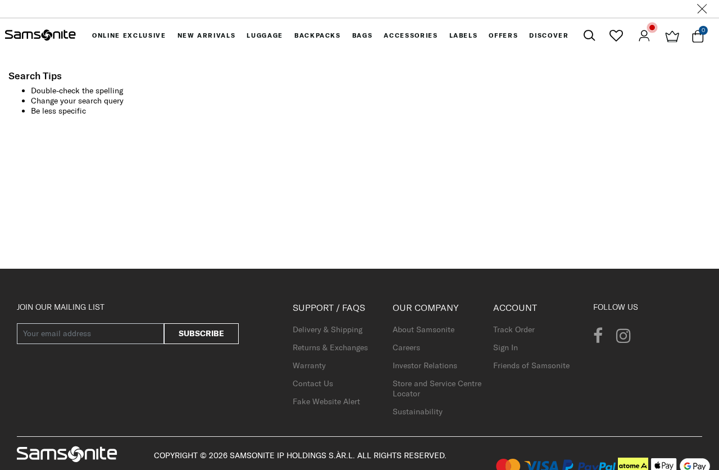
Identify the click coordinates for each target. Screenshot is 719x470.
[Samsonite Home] (40, 35)
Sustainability (418, 411)
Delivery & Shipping (327, 329)
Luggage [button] (265, 35)
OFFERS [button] (503, 35)
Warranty (309, 365)
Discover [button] (548, 35)
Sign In (505, 347)
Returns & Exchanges (330, 347)
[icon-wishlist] (616, 35)
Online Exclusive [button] (129, 35)
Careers (406, 347)
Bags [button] (362, 35)
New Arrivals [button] (207, 35)
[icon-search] (589, 36)
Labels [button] (463, 35)
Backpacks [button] (317, 35)
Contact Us (313, 383)
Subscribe (201, 333)
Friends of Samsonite (531, 365)
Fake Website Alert (326, 401)
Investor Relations (425, 365)
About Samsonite (423, 329)
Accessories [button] (411, 35)
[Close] (702, 9)
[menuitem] (129, 35)
